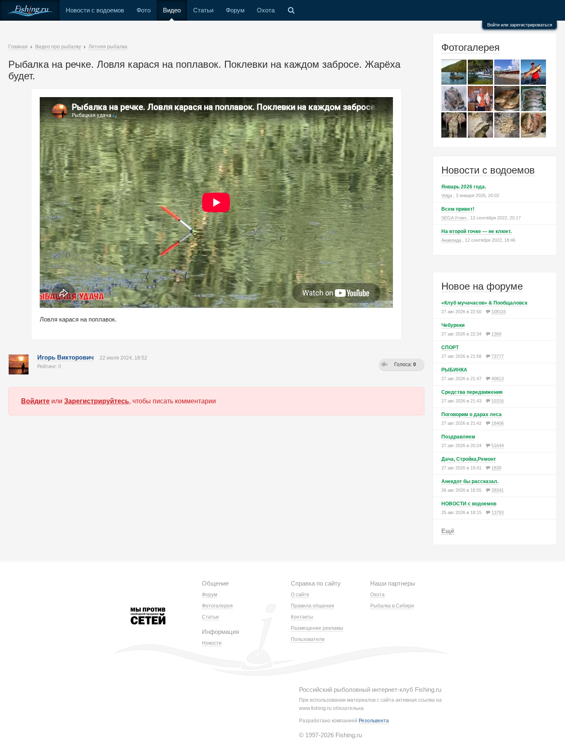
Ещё (447, 530)
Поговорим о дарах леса (471, 414)
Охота (266, 10)
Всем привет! (457, 209)
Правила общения (312, 606)
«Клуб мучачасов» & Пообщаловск (484, 303)
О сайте (300, 595)
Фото (143, 10)
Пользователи (308, 639)
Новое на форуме (482, 286)
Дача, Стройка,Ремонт (468, 459)
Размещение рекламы (317, 628)
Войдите (35, 401)
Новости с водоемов (95, 10)
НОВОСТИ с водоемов (468, 504)
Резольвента (374, 721)
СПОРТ (450, 347)
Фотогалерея (470, 47)
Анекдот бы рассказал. (469, 481)
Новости (212, 643)
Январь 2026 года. (463, 187)
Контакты (302, 617)
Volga (446, 195)
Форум (235, 10)
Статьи (203, 10)
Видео (172, 10)
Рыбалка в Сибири (392, 606)
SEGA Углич (454, 217)
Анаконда (451, 240)
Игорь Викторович (65, 357)
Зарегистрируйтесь (96, 401)
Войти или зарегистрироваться (519, 24)
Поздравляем (458, 437)
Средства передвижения (472, 392)
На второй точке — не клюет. (476, 231)
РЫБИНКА (454, 370)
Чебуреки (452, 325)
